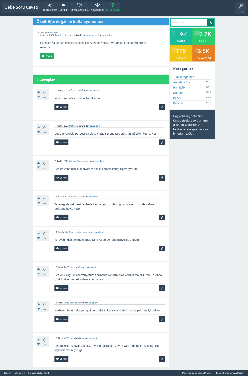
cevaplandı (94, 90)
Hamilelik (179, 87)
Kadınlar (178, 103)
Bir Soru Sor (112, 9)
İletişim (7, 373)
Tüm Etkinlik (50, 9)
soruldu (108, 35)
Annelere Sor (61, 35)
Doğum (178, 92)
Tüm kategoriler (183, 77)
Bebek (177, 98)
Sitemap (19, 373)
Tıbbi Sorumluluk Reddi (38, 373)
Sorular (64, 9)
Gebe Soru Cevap (21, 7)
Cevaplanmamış (79, 9)
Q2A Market (238, 373)
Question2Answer (203, 373)
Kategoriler (97, 9)
